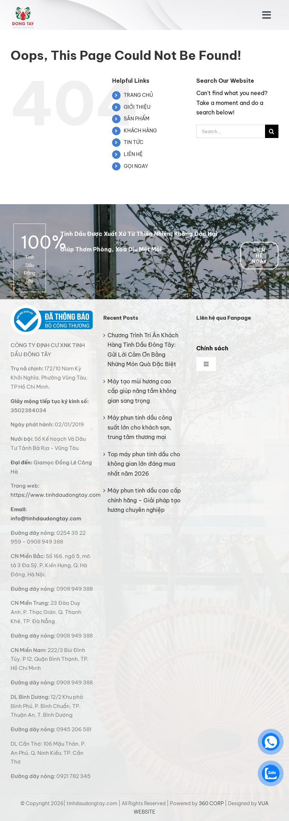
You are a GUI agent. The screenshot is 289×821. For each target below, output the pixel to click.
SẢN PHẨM (136, 118)
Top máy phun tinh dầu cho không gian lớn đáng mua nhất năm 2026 (143, 464)
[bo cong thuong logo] (52, 307)
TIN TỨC (133, 142)
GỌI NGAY (136, 166)
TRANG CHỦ (138, 95)
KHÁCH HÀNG (140, 130)
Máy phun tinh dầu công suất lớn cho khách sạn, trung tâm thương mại (139, 427)
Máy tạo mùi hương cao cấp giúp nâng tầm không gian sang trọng (141, 391)
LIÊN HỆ (133, 154)
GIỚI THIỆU (137, 107)
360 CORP (211, 803)
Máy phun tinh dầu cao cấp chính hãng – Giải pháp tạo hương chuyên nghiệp (144, 500)
